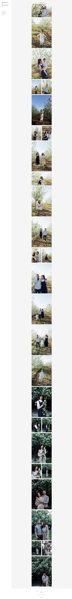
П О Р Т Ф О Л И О (4, 13)
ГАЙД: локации (3, 12)
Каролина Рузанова (5, 4)
